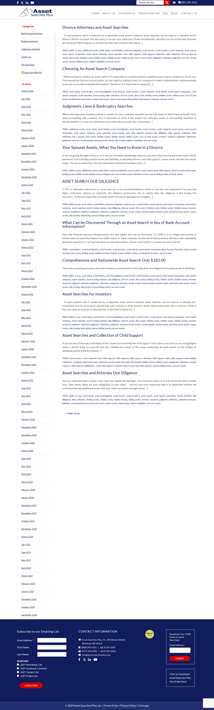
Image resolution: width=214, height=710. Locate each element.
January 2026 (27, 146)
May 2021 (26, 396)
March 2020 (27, 482)
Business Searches (29, 41)
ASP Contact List (30, 672)
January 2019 (27, 591)
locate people (87, 140)
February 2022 (28, 341)
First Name (23, 647)
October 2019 (28, 521)
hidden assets (100, 58)
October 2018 (28, 607)
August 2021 (27, 380)
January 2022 (27, 349)
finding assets (86, 58)
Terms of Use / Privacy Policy (120, 705)
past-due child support (141, 366)
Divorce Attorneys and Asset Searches (95, 27)
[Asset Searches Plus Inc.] (90, 660)
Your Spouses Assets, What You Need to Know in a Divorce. (113, 147)
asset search (190, 50)
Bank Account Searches (31, 33)
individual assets (140, 174)
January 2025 (27, 239)
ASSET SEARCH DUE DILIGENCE (90, 181)
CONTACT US (189, 13)
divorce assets (127, 95)
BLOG (174, 13)
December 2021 (28, 357)
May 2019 (26, 560)
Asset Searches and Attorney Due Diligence (99, 372)
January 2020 (27, 497)
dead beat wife (123, 362)
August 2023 (27, 247)
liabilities (66, 403)
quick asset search (119, 99)
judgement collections (179, 362)
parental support (122, 366)
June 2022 (26, 310)
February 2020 (28, 490)
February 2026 (28, 138)
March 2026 (27, 130)
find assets (74, 58)
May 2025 (26, 208)
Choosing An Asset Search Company (93, 68)
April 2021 (26, 404)
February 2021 (28, 419)
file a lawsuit (78, 136)
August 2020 (27, 450)
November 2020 (29, 435)
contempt (77, 362)
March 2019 (27, 576)
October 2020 (28, 443)
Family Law (26, 57)
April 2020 (26, 474)
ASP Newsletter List (31, 664)
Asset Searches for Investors (87, 294)
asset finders (117, 50)
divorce (184, 54)
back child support (132, 54)
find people (136, 362)
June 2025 (26, 200)
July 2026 (25, 99)
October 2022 (28, 278)
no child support (75, 366)
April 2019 (26, 568)
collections (67, 362)
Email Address (25, 640)
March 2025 (27, 224)
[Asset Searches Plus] (18, 2)
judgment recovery (181, 58)
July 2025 (25, 192)
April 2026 (26, 122)
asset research (176, 50)
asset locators (162, 50)
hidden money (114, 58)
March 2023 (27, 271)
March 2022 (27, 333)
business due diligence (156, 133)
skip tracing (120, 140)
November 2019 (29, 513)
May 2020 (26, 466)
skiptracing (86, 215)
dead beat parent (107, 362)
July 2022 (25, 302)
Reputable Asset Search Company (143, 99)
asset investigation (132, 50)
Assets (180, 396)
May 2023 (26, 263)
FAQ (165, 13)
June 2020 (26, 458)
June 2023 (26, 255)
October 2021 (28, 372)
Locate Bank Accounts (148, 253)
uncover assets (113, 61)
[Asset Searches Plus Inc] (27, 2)
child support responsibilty (183, 358)
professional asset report (80, 99)
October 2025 (28, 169)
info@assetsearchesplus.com (96, 655)
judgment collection (162, 58)
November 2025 (29, 161)
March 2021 (27, 411)
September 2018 (29, 615)
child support (122, 358)
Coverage (143, 705)
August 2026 (27, 91)
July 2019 (25, 544)
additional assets (90, 50)
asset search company (96, 54)
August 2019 (27, 536)
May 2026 (26, 114)
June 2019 (26, 552)
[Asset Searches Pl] (22, 2)
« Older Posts (72, 413)
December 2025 (28, 153)
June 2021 (26, 388)
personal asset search (104, 140)
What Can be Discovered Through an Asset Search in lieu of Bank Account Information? (126, 224)
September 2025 (29, 177)
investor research (167, 136)
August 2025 (27, 185)
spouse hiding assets (78, 61)
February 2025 (28, 232)
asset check (104, 50)
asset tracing (99, 95)
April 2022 (26, 325)
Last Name (23, 654)
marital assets (161, 211)
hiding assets (128, 58)
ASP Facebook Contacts (34, 668)
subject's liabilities (97, 61)
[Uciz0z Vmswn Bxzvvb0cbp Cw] (32, 2)
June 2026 (26, 106)
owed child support (105, 366)
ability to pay (75, 50)
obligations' (89, 366)
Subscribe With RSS (33, 72)
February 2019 (28, 583)
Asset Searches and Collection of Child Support (102, 335)
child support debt (161, 358)
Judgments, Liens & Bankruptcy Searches (97, 106)
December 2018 (28, 599)
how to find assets (143, 58)
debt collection (173, 54)
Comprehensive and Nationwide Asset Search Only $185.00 (114, 260)
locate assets (135, 211)
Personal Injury (28, 64)
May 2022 (26, 318)
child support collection (153, 54)
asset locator (148, 50)
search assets (165, 253)
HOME (95, 13)
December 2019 (28, 505)
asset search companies (73, 54)
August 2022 (27, 294)
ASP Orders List (29, 675)
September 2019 (29, 529)
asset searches (115, 54)
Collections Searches (30, 49)
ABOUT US (108, 13)
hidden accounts (102, 253)
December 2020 (28, 427)
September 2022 (29, 286)
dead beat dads (90, 362)
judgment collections (186, 136)
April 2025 (26, 216)
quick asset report (101, 99)
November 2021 (29, 364)
